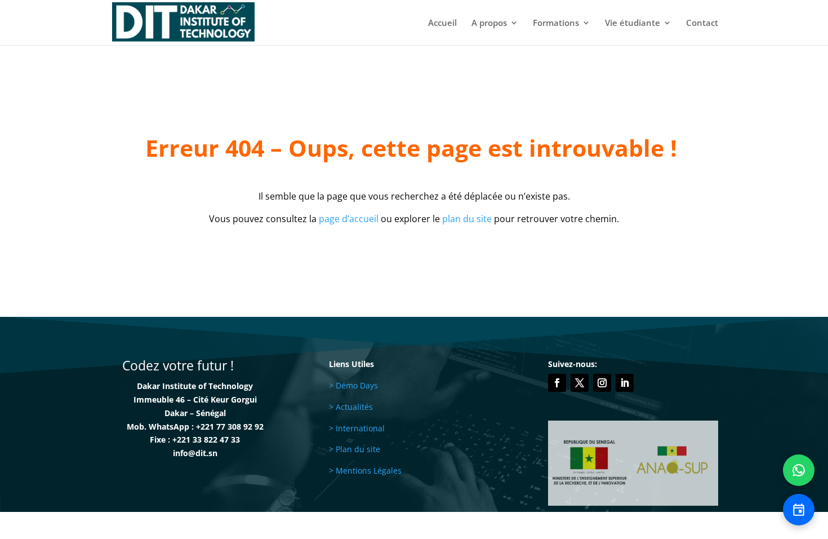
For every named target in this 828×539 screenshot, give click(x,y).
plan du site (467, 219)
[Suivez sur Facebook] (557, 383)
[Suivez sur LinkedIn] (625, 383)
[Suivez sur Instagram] (602, 383)
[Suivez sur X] (580, 383)
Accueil (442, 23)
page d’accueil (349, 219)
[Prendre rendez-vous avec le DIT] (798, 509)
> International (357, 428)
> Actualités (351, 406)
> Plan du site (354, 449)
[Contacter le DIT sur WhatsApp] (798, 470)
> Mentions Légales (365, 470)
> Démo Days (353, 385)
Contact (702, 23)
